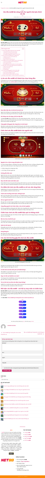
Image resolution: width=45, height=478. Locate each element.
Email (3, 357)
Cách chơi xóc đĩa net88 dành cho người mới (10, 55)
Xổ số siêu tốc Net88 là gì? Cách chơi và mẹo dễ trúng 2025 (16, 393)
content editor (28, 17)
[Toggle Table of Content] (22, 49)
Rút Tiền (27, 440)
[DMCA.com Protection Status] (11, 453)
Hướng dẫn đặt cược (7, 57)
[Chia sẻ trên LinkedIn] (22, 317)
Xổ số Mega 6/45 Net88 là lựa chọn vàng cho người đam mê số (17, 389)
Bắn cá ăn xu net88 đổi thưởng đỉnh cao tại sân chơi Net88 (16, 407)
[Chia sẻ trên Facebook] (22, 305)
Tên (3, 352)
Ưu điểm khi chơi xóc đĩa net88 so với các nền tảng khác (12, 60)
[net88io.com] (22, 2)
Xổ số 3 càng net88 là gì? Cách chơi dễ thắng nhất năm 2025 (16, 386)
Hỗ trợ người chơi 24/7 (7, 62)
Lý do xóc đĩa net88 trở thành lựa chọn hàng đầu (11, 50)
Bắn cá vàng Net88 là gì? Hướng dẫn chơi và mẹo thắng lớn (16, 415)
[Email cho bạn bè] (22, 311)
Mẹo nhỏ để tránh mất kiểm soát (9, 59)
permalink (32, 321)
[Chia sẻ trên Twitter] (22, 308)
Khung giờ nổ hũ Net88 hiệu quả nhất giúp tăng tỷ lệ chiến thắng (17, 396)
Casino (7, 8)
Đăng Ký (27, 434)
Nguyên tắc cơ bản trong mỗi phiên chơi (10, 56)
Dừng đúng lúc (6, 69)
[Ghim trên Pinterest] (22, 314)
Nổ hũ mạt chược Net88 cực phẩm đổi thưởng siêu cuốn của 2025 (17, 404)
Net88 (3, 432)
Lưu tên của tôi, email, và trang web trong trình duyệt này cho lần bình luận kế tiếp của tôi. (21, 367)
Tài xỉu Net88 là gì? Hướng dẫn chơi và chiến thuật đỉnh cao (21, 297)
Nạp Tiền (27, 438)
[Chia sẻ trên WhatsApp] (22, 302)
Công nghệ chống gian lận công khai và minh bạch (12, 54)
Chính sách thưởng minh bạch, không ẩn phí (11, 61)
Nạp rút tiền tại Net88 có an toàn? (9, 72)
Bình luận (4, 343)
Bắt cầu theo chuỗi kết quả (8, 66)
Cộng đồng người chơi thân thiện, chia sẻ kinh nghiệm (12, 64)
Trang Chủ (3, 8)
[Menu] (1, 2)
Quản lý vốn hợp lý (7, 67)
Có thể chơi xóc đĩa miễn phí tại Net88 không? (11, 71)
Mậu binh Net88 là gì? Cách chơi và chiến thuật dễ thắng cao (16, 418)
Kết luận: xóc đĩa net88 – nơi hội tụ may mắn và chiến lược (13, 75)
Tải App (27, 432)
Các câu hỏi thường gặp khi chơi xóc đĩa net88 (10, 70)
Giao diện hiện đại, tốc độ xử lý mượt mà (10, 51)
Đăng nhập (28, 436)
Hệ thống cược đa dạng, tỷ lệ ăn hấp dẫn (10, 52)
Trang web (4, 362)
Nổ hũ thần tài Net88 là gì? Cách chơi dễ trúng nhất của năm (16, 400)
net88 (21, 187)
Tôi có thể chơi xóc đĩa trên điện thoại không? (11, 73)
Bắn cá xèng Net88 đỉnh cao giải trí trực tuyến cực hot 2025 (16, 411)
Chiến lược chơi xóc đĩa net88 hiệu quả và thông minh (12, 65)
